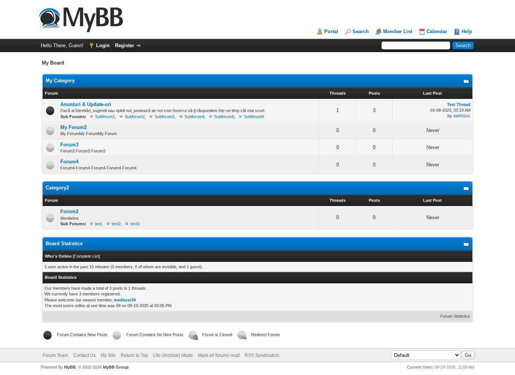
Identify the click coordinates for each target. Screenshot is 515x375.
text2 (116, 223)
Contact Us (84, 355)
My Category (60, 80)
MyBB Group (116, 367)
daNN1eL (462, 116)
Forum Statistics (455, 316)
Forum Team (55, 355)
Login (103, 45)
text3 (134, 223)
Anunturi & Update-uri (85, 104)
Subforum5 (224, 116)
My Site (108, 355)
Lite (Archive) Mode (173, 355)
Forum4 (69, 161)
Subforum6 (254, 116)
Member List (397, 31)
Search (361, 31)
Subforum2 (135, 116)
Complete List (86, 256)
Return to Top (134, 355)
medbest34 (125, 300)
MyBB (70, 367)
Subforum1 (105, 116)
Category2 (57, 188)
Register (124, 45)
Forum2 (69, 211)
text (98, 223)
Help (466, 31)
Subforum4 (194, 116)
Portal (331, 31)
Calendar (436, 31)
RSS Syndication (262, 355)
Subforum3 (165, 116)
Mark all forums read (219, 355)
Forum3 (69, 145)
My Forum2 (73, 127)
